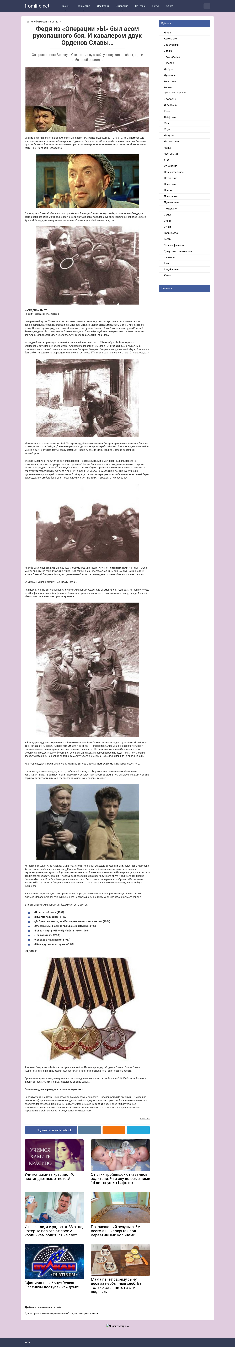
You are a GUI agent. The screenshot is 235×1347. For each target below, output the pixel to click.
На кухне (140, 6)
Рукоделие (170, 208)
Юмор (167, 275)
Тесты (167, 239)
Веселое (169, 63)
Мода (167, 129)
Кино (167, 111)
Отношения (170, 165)
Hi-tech (168, 32)
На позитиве (171, 141)
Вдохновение (172, 57)
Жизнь (65, 6)
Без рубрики (171, 44)
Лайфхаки (103, 6)
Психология (171, 196)
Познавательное (174, 172)
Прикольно (170, 184)
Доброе (168, 69)
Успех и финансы (174, 245)
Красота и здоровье (175, 92)
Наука (155, 6)
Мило (167, 123)
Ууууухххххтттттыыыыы (178, 251)
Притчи (168, 190)
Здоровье (170, 99)
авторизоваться (88, 1313)
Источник (145, 1118)
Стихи (167, 226)
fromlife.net (37, 6)
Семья (168, 214)
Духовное (170, 75)
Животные (170, 81)
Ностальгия (171, 153)
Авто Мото (170, 38)
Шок (166, 263)
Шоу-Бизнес (171, 269)
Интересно (122, 6)
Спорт (169, 6)
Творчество (83, 6)
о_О (166, 159)
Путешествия (171, 202)
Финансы (169, 257)
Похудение (170, 178)
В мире (168, 50)
